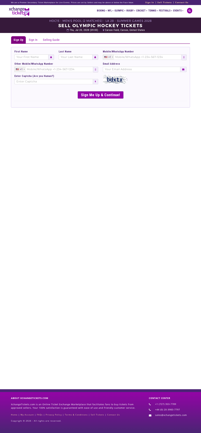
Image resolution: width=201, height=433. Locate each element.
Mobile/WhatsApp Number (118, 51)
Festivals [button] (165, 10)
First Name (21, 51)
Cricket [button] (141, 10)
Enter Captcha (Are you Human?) (34, 76)
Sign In (149, 2)
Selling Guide (51, 39)
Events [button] (177, 10)
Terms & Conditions (76, 414)
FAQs (40, 414)
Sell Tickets (165, 2)
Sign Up (18, 39)
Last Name (65, 51)
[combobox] (108, 57)
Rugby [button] (130, 10)
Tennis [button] (152, 10)
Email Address (111, 64)
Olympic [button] (119, 10)
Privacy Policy (54, 414)
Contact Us (181, 2)
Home (14, 414)
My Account (27, 414)
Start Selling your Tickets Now (108, 365)
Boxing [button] (101, 10)
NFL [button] (110, 10)
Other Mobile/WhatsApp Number (33, 64)
